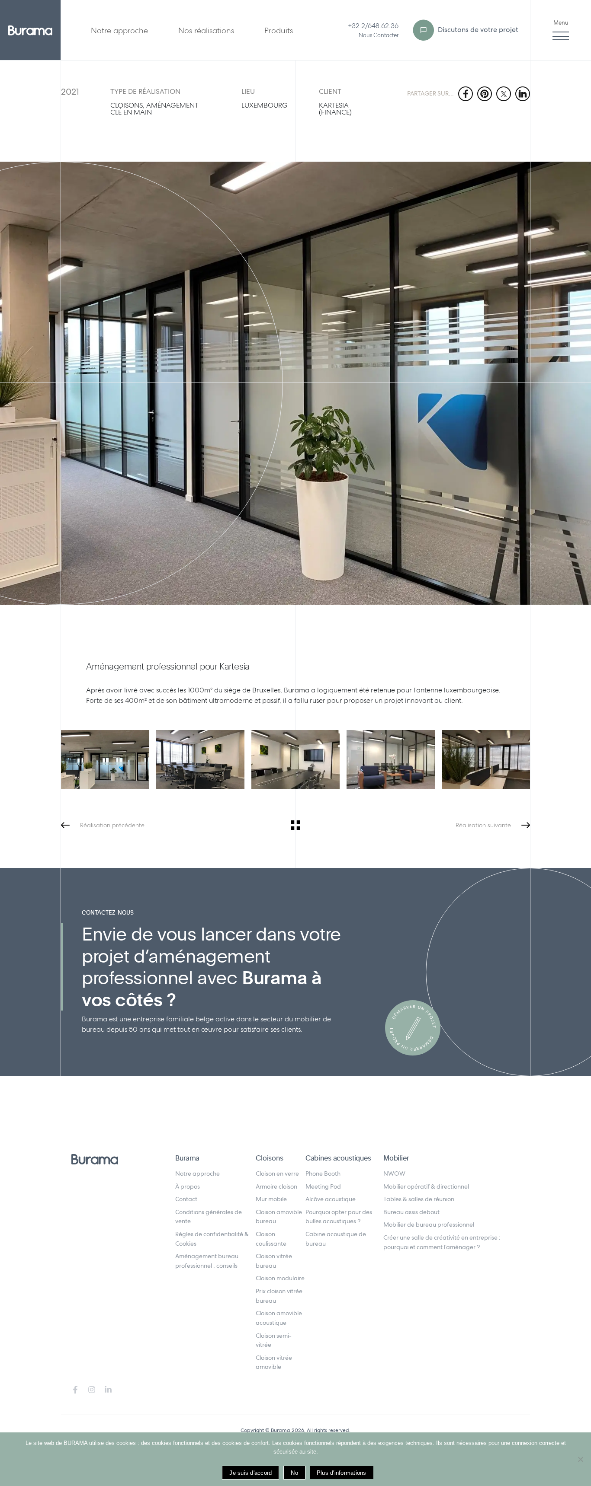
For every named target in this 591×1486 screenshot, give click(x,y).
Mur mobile (271, 1199)
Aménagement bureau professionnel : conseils (206, 1260)
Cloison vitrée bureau (274, 1260)
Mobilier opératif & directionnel (426, 1186)
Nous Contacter (378, 35)
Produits (278, 30)
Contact (186, 1199)
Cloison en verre (277, 1173)
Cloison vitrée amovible (274, 1362)
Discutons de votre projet (477, 29)
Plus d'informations (341, 1473)
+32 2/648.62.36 (373, 25)
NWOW (394, 1173)
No (294, 1473)
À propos (187, 1186)
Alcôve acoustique (330, 1199)
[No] (580, 1459)
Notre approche (119, 30)
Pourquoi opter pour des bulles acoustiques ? (338, 1216)
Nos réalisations (206, 30)
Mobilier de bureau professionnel (428, 1224)
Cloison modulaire (280, 1278)
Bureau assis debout (411, 1212)
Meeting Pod (323, 1186)
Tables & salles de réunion (418, 1199)
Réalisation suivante (483, 825)
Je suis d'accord (250, 1473)
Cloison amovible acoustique (279, 1318)
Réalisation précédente (112, 825)
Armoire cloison (276, 1186)
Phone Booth (322, 1173)
